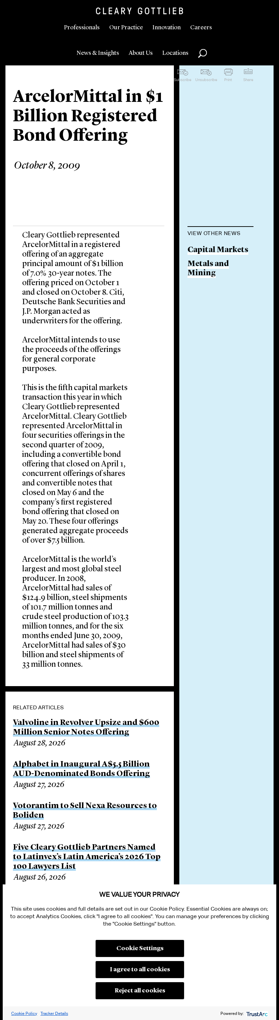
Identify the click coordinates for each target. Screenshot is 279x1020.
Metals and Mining (208, 269)
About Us (141, 53)
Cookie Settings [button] (140, 948)
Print (228, 79)
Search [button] (202, 53)
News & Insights (98, 53)
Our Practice (126, 28)
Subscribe (182, 79)
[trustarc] (256, 1013)
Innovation (166, 28)
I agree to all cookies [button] (140, 970)
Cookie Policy (24, 1013)
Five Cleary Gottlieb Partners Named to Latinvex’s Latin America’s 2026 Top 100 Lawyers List (87, 857)
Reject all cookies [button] (140, 991)
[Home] (139, 10)
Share (248, 79)
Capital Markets (217, 250)
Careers (201, 28)
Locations (175, 53)
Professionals (82, 28)
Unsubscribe (206, 79)
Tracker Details (54, 1013)
